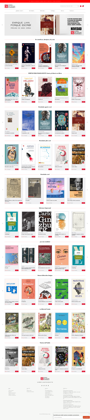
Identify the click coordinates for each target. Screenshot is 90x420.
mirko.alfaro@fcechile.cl (48, 390)
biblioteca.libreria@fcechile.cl (49, 395)
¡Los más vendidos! (45, 242)
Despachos (10, 391)
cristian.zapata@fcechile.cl (49, 391)
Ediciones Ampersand (45, 208)
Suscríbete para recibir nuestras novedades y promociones (66, 415)
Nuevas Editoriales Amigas (45, 275)
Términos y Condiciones (12, 395)
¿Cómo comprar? (11, 390)
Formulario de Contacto (30, 391)
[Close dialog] (89, 413)
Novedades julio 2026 (45, 140)
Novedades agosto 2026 (45, 107)
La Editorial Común (45, 309)
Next (87, 24)
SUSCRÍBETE (86, 417)
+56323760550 (47, 397)
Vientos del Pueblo (45, 343)
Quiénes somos (29, 390)
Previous (2, 24)
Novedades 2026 (45, 174)
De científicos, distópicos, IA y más (45, 39)
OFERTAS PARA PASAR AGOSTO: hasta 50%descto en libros (45, 73)
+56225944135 (47, 396)
